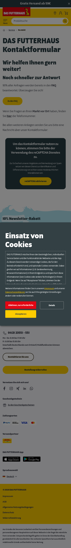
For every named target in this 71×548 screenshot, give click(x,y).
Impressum (49, 288)
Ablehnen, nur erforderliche (20, 305)
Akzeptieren (20, 314)
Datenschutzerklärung (15, 292)
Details (52, 305)
